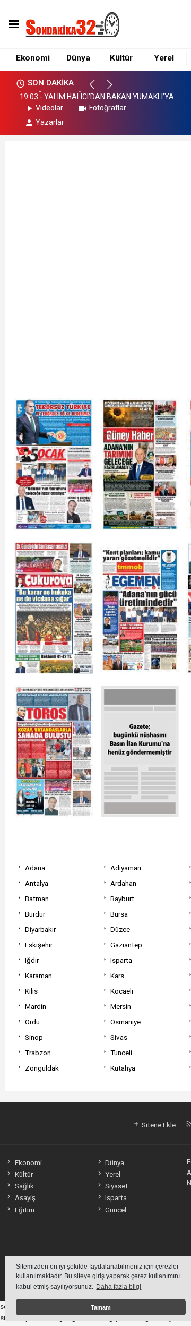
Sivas (118, 1037)
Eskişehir (39, 944)
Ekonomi (33, 58)
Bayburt (122, 898)
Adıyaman (125, 867)
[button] (97, 89)
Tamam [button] (101, 1307)
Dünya (78, 58)
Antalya (36, 883)
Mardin (35, 1006)
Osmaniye (125, 1021)
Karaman (38, 975)
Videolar (49, 108)
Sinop (34, 1037)
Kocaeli (121, 991)
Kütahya (122, 1068)
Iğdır (32, 960)
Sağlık (24, 1186)
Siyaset (116, 1186)
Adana (35, 867)
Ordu (32, 1021)
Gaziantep (126, 944)
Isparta (121, 960)
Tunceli (121, 1052)
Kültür (121, 58)
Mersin (120, 1006)
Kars (117, 975)
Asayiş (25, 1197)
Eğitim (24, 1209)
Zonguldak (42, 1068)
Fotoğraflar (107, 108)
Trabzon (38, 1052)
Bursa (119, 914)
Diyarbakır (40, 929)
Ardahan (123, 883)
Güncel (115, 1209)
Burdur (35, 914)
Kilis (31, 991)
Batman (37, 898)
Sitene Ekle (158, 1124)
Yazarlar (50, 122)
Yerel (164, 58)
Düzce (120, 929)
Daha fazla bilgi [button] (118, 1286)
